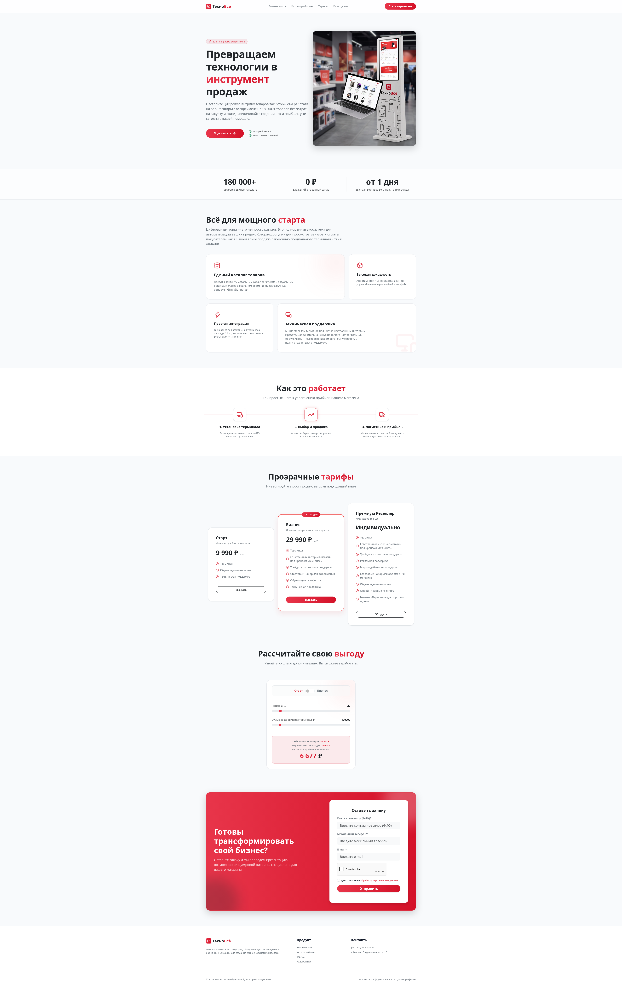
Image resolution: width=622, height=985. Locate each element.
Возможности (277, 6)
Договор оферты (406, 979)
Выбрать (241, 590)
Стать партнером (400, 6)
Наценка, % (279, 706)
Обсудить (381, 614)
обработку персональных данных (379, 880)
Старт (298, 690)
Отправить (368, 888)
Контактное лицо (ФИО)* (354, 818)
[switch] (310, 691)
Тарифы (323, 6)
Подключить (222, 133)
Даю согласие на (369, 880)
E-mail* (342, 849)
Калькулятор (341, 6)
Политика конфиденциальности (377, 979)
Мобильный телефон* (352, 834)
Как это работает (302, 6)
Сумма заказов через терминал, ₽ (293, 719)
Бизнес (322, 690)
